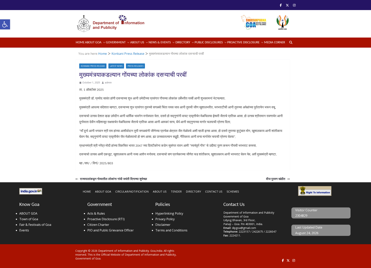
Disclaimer (162, 225)
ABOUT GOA (93, 42)
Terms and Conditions (171, 230)
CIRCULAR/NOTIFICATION (132, 191)
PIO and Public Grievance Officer (110, 230)
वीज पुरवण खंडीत (275, 179)
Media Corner (274, 42)
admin (108, 82)
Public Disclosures (209, 42)
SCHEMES (233, 191)
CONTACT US (213, 191)
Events (24, 230)
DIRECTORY (193, 191)
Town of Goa (28, 219)
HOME (87, 191)
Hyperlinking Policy (169, 213)
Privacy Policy (165, 219)
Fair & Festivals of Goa (35, 225)
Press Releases (135, 66)
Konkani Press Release (93, 66)
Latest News (116, 66)
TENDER (176, 191)
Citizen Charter (98, 225)
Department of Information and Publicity (123, 251)
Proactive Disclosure (243, 42)
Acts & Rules (96, 213)
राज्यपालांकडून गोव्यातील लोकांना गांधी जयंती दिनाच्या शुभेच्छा (113, 179)
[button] (5, 24)
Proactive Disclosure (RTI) (106, 219)
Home (80, 42)
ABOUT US (160, 191)
